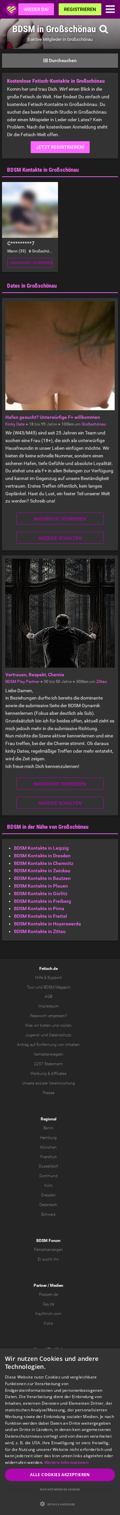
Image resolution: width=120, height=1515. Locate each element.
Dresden (48, 1195)
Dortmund (48, 1176)
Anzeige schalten (60, 538)
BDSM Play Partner (22, 681)
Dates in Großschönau (32, 285)
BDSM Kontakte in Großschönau (43, 169)
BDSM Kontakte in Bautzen (42, 878)
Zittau (101, 681)
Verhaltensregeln (48, 1054)
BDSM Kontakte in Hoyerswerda (47, 923)
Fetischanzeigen (48, 1249)
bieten (45, 1025)
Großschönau (94, 424)
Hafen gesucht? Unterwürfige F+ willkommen (52, 417)
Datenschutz (60, 1035)
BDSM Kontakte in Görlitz (40, 893)
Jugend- (32, 1035)
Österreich (48, 1204)
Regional (48, 1119)
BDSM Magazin (57, 987)
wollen (66, 1025)
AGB (48, 996)
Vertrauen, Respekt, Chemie (34, 674)
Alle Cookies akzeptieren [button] (60, 1474)
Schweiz (48, 1214)
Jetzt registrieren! (60, 147)
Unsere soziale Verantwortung (48, 1083)
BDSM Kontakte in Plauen (41, 886)
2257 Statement (48, 1064)
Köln (48, 1185)
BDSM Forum (48, 1240)
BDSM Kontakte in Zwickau (42, 870)
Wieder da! (36, 9)
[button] (60, 1503)
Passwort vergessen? (48, 1015)
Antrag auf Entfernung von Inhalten (48, 1044)
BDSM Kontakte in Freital (40, 916)
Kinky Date (15, 424)
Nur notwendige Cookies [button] (60, 1489)
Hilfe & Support (48, 977)
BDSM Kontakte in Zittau (40, 931)
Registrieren (80, 9)
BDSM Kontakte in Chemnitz (43, 863)
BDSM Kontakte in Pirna (39, 908)
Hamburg (48, 1137)
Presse (48, 1092)
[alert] (60, 1431)
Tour (31, 987)
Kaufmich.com (48, 1313)
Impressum (48, 1006)
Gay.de (48, 1304)
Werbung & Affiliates (48, 1073)
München (48, 1147)
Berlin (48, 1128)
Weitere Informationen (66, 1462)
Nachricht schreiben (31, 263)
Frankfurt (48, 1157)
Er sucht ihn (48, 1259)
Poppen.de (48, 1294)
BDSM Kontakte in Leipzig (41, 848)
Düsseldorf (48, 1166)
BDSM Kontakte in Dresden (42, 855)
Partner (40, 1285)
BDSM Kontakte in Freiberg (42, 901)
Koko (48, 1323)
